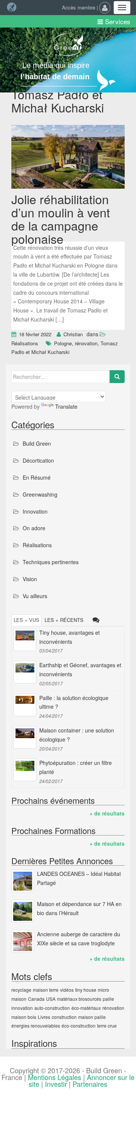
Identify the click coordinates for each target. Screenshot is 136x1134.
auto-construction (52, 1008)
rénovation (86, 343)
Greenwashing (40, 494)
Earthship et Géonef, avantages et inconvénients (80, 669)
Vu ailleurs (35, 596)
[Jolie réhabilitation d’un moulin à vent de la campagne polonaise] (68, 158)
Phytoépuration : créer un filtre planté (75, 767)
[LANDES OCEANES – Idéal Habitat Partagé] (22, 880)
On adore (34, 528)
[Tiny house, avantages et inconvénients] (25, 639)
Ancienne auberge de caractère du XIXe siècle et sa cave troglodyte (78, 938)
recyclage (21, 989)
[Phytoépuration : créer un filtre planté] (25, 770)
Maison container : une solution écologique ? (76, 734)
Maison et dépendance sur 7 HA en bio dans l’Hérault (79, 908)
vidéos (67, 989)
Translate (66, 406)
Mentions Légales (54, 1077)
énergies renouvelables (35, 1025)
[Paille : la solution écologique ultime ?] (25, 705)
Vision (30, 579)
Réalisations (24, 343)
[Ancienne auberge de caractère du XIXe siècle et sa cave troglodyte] (22, 941)
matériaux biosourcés (79, 999)
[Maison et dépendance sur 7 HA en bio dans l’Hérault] (22, 911)
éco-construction (79, 1025)
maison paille (92, 1017)
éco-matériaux (86, 1008)
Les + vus (26, 619)
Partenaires (90, 1084)
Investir (56, 1084)
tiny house (85, 989)
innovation (22, 1008)
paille (108, 999)
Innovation (35, 511)
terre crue (107, 1025)
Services (116, 21)
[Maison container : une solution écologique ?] (25, 737)
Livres (44, 1017)
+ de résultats (107, 813)
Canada (36, 999)
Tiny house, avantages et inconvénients (69, 637)
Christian (73, 334)
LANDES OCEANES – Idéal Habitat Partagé (79, 878)
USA (51, 999)
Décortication (38, 460)
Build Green (37, 443)
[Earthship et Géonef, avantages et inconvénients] (25, 672)
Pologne (63, 343)
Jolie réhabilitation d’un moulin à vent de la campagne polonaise (60, 219)
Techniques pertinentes (51, 562)
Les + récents (64, 619)
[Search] (117, 376)
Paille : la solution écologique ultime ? (73, 702)
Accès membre (78, 7)
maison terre (46, 989)
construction (64, 1017)
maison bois (23, 1017)
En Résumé (37, 477)
